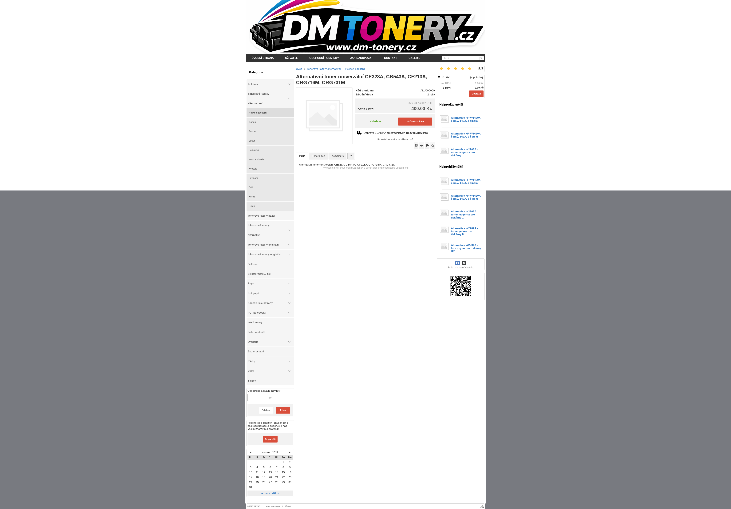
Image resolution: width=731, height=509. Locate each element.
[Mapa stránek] (482, 506)
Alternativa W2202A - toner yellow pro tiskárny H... (464, 231)
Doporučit (270, 439)
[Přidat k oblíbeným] (432, 145)
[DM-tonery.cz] (365, 27)
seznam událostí (270, 493)
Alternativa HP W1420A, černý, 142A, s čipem (466, 135)
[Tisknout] (427, 145)
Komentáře (338, 156)
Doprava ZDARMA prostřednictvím (396, 132)
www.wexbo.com (273, 506)
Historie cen (318, 156)
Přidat (283, 410)
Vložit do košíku (415, 121)
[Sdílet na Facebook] (457, 263)
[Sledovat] (421, 145)
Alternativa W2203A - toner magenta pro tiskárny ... (464, 152)
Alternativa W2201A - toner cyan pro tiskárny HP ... (466, 248)
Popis (302, 156)
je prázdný (477, 77)
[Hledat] (481, 57)
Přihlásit (288, 506)
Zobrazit (476, 93)
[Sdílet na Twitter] (464, 263)
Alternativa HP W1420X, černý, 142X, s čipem (466, 119)
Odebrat (266, 410)
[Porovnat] (416, 145)
